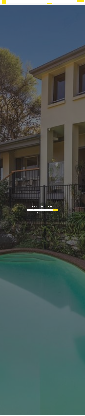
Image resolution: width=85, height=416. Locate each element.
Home (8, 1)
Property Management (21, 1)
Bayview (59, 414)
